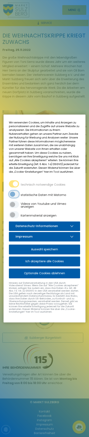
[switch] (14, 194)
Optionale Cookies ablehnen (44, 273)
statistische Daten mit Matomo (43, 194)
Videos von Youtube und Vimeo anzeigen (43, 205)
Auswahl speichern (44, 249)
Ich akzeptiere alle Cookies (44, 261)
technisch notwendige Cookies (43, 184)
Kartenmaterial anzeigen (39, 215)
